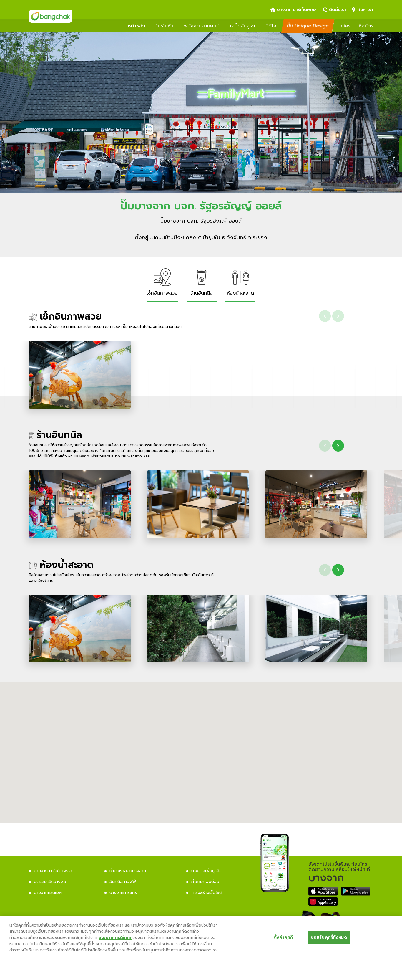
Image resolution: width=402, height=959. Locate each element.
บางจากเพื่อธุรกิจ (206, 871)
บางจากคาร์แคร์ (123, 892)
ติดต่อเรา (337, 9)
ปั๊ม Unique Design (307, 25)
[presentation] (325, 316)
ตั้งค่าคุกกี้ (283, 937)
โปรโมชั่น (164, 25)
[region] (201, 937)
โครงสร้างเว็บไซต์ (206, 892)
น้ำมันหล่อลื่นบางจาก (127, 871)
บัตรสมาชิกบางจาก (50, 882)
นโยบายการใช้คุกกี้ (115, 938)
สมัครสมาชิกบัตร (356, 25)
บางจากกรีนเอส (48, 892)
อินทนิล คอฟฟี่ (122, 882)
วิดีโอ (271, 25)
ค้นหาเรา (365, 9)
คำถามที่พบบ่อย (205, 882)
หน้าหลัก (136, 25)
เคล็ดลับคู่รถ (242, 25)
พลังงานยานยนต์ (202, 25)
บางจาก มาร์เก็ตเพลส (297, 9)
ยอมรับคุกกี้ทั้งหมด (329, 937)
